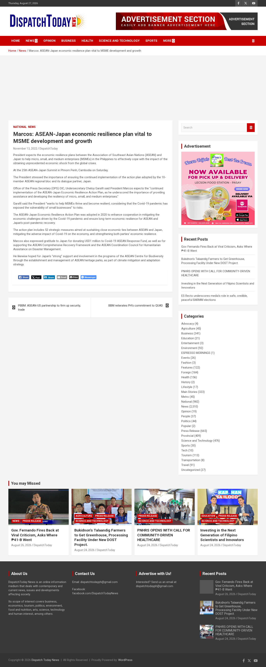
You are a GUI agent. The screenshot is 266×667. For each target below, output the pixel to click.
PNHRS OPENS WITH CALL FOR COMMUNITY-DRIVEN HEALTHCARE (163, 535)
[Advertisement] (133, 85)
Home (15, 41)
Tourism (186, 455)
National (20, 126)
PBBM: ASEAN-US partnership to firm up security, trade (49, 307)
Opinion (49, 41)
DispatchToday (49, 148)
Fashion (186, 362)
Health (87, 41)
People (185, 416)
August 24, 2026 (84, 550)
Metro (185, 397)
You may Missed (25, 483)
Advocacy (187, 323)
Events (185, 358)
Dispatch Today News (45, 660)
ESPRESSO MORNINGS (195, 353)
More (167, 41)
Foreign (186, 372)
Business (68, 41)
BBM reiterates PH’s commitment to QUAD (135, 305)
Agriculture (188, 328)
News (30, 41)
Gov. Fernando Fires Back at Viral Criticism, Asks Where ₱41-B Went (35, 535)
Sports (151, 41)
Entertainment (190, 343)
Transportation (190, 460)
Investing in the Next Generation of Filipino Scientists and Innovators (222, 535)
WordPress (125, 660)
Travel (185, 465)
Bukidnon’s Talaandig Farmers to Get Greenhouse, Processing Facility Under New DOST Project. (101, 537)
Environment (189, 348)
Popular (186, 426)
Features (187, 367)
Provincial (187, 436)
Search (251, 127)
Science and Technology (119, 41)
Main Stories (189, 392)
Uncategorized (190, 470)
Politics (186, 421)
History (185, 382)
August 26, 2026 (21, 545)
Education (187, 338)
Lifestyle (186, 387)
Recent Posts (214, 573)
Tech (184, 450)
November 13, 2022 (25, 148)
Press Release (190, 431)
